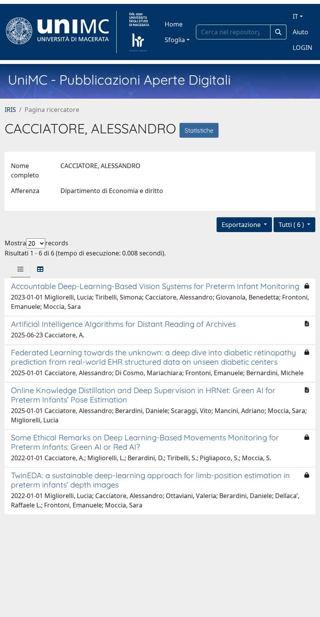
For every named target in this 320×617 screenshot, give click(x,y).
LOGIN (302, 47)
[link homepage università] (139, 32)
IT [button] (295, 16)
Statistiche (199, 130)
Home (174, 24)
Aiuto (300, 32)
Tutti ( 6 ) (292, 224)
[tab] (20, 269)
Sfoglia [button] (175, 39)
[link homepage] (61, 32)
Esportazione (242, 224)
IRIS (10, 109)
